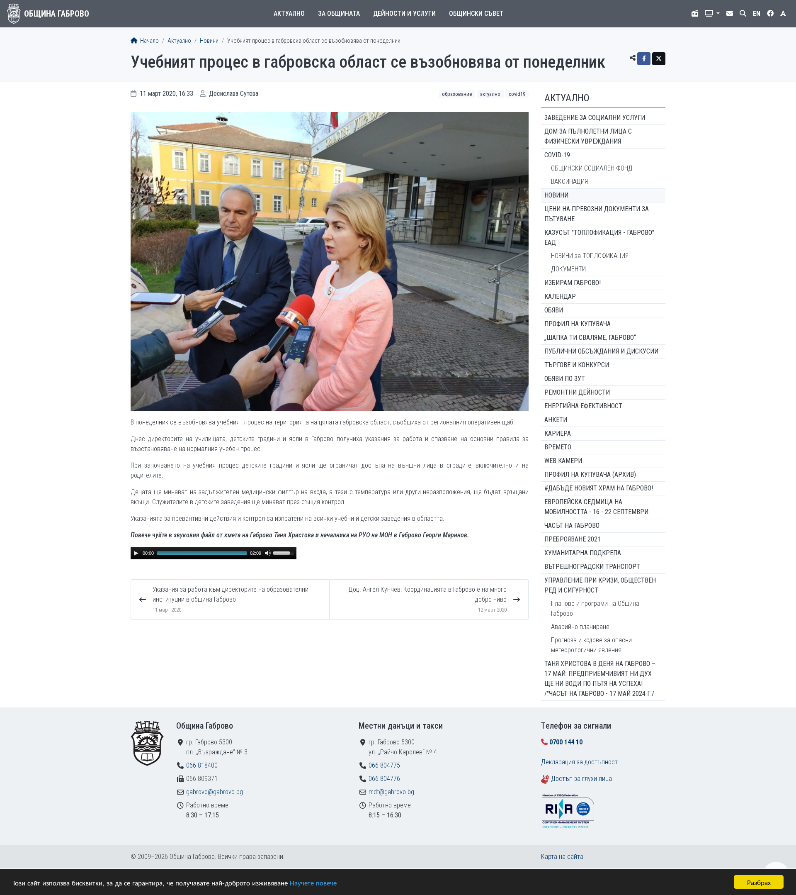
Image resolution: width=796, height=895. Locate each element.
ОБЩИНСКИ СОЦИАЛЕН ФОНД (592, 168)
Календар (560, 296)
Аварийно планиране (580, 627)
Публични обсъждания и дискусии (601, 351)
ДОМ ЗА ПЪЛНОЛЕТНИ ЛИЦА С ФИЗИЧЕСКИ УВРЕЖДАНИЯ (588, 136)
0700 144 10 (565, 742)
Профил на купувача (577, 324)
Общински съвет (476, 13)
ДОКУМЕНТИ (568, 269)
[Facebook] (643, 58)
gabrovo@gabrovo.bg (214, 792)
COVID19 (517, 94)
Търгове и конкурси (576, 365)
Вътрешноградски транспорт (592, 567)
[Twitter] (658, 58)
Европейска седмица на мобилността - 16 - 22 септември (596, 507)
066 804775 (384, 765)
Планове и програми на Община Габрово (595, 608)
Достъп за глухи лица (581, 779)
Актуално (289, 13)
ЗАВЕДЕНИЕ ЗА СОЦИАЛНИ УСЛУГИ (594, 118)
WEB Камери (563, 461)
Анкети (555, 420)
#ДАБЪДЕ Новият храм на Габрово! (598, 488)
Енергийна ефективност (583, 406)
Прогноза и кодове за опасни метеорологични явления (591, 645)
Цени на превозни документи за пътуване (596, 214)
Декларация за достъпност (579, 762)
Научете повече (313, 882)
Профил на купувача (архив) (590, 474)
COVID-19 (557, 155)
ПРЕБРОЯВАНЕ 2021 (572, 539)
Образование (457, 94)
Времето (557, 447)
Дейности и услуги (404, 13)
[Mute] (268, 553)
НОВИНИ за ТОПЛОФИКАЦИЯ (590, 256)
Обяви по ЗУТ (564, 379)
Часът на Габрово (571, 525)
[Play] (136, 553)
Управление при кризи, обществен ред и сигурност (600, 585)
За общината (339, 13)
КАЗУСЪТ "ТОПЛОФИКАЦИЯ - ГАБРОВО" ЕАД (599, 237)
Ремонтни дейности (577, 392)
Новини (209, 40)
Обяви (553, 310)
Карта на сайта (562, 857)
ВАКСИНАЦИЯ (569, 181)
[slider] (284, 552)
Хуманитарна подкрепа (582, 553)
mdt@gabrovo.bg (391, 792)
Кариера (557, 433)
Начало (149, 40)
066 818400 (202, 765)
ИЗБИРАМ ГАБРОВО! (572, 283)
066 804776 (384, 779)
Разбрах (759, 882)
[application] (213, 553)
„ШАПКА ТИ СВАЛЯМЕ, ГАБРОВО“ (590, 337)
